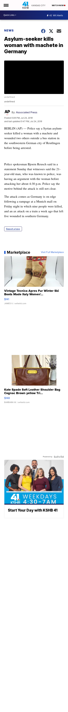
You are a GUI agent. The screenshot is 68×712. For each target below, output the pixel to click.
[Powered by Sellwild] (59, 457)
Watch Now (58, 5)
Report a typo (13, 229)
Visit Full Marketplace (52, 252)
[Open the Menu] (6, 5)
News (9, 30)
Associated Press (26, 112)
